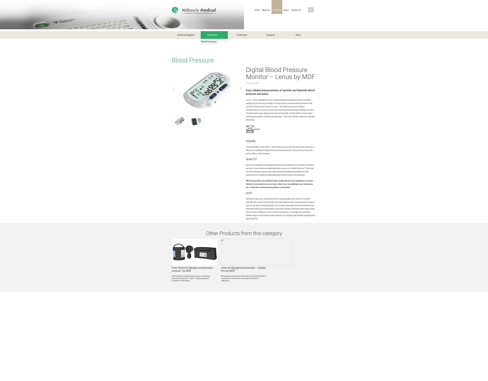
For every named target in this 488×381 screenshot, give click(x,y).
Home (257, 10)
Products (277, 10)
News (286, 10)
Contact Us (296, 10)
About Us (266, 10)
